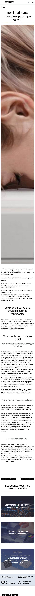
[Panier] (28, 2)
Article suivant (26, 479)
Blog (4, 7)
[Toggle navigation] (2, 2)
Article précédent (9, 479)
